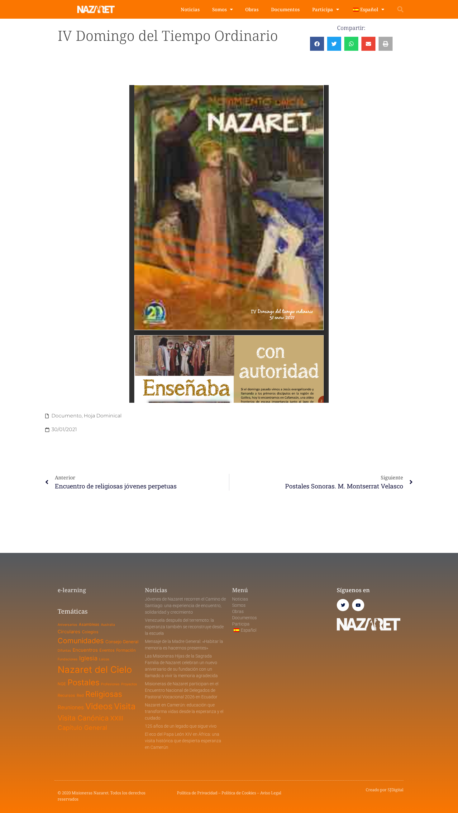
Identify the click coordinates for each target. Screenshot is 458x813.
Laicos (104, 659)
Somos (219, 9)
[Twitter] (343, 605)
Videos (98, 706)
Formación (126, 650)
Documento (66, 416)
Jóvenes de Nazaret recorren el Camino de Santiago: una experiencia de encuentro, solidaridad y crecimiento (185, 606)
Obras (252, 9)
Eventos (107, 650)
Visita (125, 706)
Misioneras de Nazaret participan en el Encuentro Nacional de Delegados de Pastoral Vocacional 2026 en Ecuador (181, 690)
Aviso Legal (270, 793)
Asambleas (89, 624)
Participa (322, 9)
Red (80, 695)
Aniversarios (67, 625)
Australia (108, 625)
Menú (240, 590)
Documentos (285, 9)
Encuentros (85, 650)
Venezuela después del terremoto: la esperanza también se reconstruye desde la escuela (184, 627)
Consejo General (121, 641)
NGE (62, 684)
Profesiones (110, 684)
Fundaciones (68, 659)
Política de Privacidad (197, 793)
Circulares (69, 632)
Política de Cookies (239, 793)
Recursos (66, 695)
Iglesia (88, 658)
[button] (400, 9)
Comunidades (81, 640)
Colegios (90, 632)
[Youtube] (358, 605)
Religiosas (103, 694)
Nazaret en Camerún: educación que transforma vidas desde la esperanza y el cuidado (184, 711)
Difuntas (64, 651)
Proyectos (129, 684)
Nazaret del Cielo (95, 669)
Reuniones (71, 707)
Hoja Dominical (103, 416)
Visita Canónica (83, 718)
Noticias (190, 9)
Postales (83, 682)
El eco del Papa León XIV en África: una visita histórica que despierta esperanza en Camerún (183, 741)
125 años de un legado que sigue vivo (181, 726)
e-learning (72, 590)
